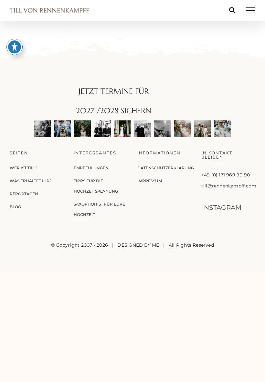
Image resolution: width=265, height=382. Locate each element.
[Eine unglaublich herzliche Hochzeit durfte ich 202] (102, 128)
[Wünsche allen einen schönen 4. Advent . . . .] (122, 128)
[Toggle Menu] (250, 10)
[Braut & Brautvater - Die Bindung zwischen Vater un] (142, 128)
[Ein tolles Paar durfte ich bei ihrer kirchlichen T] (162, 128)
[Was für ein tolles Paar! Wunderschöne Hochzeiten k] (222, 128)
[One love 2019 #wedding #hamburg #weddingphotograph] (82, 128)
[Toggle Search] (232, 10)
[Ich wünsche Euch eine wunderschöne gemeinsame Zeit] (42, 128)
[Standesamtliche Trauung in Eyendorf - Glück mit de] (202, 128)
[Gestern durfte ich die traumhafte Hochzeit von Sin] (182, 128)
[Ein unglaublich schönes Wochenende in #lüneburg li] (62, 128)
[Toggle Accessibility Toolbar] (14, 47)
